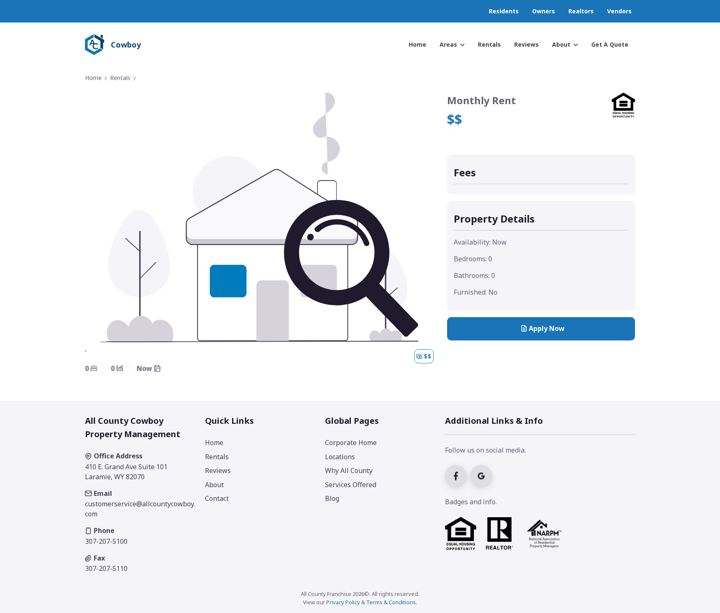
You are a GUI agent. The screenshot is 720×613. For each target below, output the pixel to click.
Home (93, 78)
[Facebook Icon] (457, 475)
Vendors (619, 11)
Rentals (120, 78)
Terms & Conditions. (391, 602)
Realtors (581, 11)
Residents (504, 11)
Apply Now (547, 328)
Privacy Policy (343, 602)
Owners (543, 11)
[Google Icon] (482, 475)
